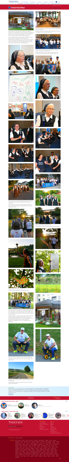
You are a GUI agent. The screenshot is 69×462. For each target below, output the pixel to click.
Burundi (53, 441)
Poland (23, 452)
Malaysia (40, 448)
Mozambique (47, 449)
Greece (29, 445)
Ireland (21, 446)
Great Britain (25, 445)
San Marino (21, 453)
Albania (19, 440)
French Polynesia (55, 444)
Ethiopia (31, 444)
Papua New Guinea (53, 450)
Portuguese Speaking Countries (35, 452)
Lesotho (53, 446)
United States (40, 456)
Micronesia (25, 449)
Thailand (57, 454)
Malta (49, 448)
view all (66, 401)
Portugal (27, 452)
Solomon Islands (22, 454)
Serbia (37, 453)
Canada (57, 441)
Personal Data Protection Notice (14, 429)
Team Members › (52, 8)
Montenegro (42, 449)
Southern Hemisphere (35, 454)
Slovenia (16, 454)
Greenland (33, 445)
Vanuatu (49, 456)
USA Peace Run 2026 (18, 437)
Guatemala (38, 445)
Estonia (23, 444)
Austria (50, 440)
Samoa (16, 453)
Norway (44, 450)
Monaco (33, 449)
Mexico (21, 449)
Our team (52, 426)
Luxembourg (27, 448)
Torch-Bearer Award (53, 431)
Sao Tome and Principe (27, 453)
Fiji (43, 444)
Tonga (21, 456)
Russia (52, 452)
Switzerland (49, 454)
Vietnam (53, 456)
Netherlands (17, 450)
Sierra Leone (46, 453)
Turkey (25, 456)
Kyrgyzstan (46, 446)
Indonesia (17, 446)
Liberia (57, 446)
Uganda (32, 456)
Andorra (23, 440)
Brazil (46, 441)
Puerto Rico (44, 452)
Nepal (56, 449)
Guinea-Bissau (43, 445)
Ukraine (35, 456)
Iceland (52, 445)
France (50, 444)
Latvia (50, 446)
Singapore (51, 453)
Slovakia (55, 453)
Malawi (37, 448)
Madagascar (33, 448)
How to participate (43, 422)
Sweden (44, 454)
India (56, 445)
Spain (41, 454)
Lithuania (22, 448)
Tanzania (53, 454)
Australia (46, 440)
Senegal (34, 453)
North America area (32, 450)
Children (37, 3)
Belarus (21, 441)
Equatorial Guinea (18, 444)
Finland (46, 444)
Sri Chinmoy (52, 430)
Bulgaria (49, 441)
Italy (24, 446)
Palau (48, 450)
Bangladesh (17, 441)
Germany (17, 445)
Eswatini (27, 444)
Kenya (35, 446)
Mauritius (17, 449)
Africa (16, 440)
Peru (20, 452)
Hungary (48, 445)
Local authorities (43, 3)
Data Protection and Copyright (55, 433)
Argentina (36, 440)
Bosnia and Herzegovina (36, 441)
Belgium (25, 441)
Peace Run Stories (53, 429)
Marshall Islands (53, 448)
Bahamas (54, 440)
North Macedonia (39, 450)
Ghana (21, 445)
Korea (42, 446)
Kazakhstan (31, 446)
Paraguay (17, 452)
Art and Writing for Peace (44, 424)
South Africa (28, 454)
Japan (27, 446)
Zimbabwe (17, 457)
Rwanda (55, 452)
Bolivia (29, 441)
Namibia (52, 449)
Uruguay (45, 456)
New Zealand (23, 450)
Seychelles (41, 453)
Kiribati (38, 446)
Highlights (52, 424)
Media (49, 3)
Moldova (29, 449)
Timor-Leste (17, 456)
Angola (27, 440)
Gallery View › (58, 8)
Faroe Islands (40, 444)
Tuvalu (28, 456)
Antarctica (31, 440)
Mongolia (37, 449)
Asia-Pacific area (41, 440)
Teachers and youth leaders (55, 3)
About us (51, 422)
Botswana (42, 441)
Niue (27, 450)
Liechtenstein (17, 448)
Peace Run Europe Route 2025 (29, 3)
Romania (48, 452)
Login (60, 458)
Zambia (57, 456)
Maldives (44, 448)
